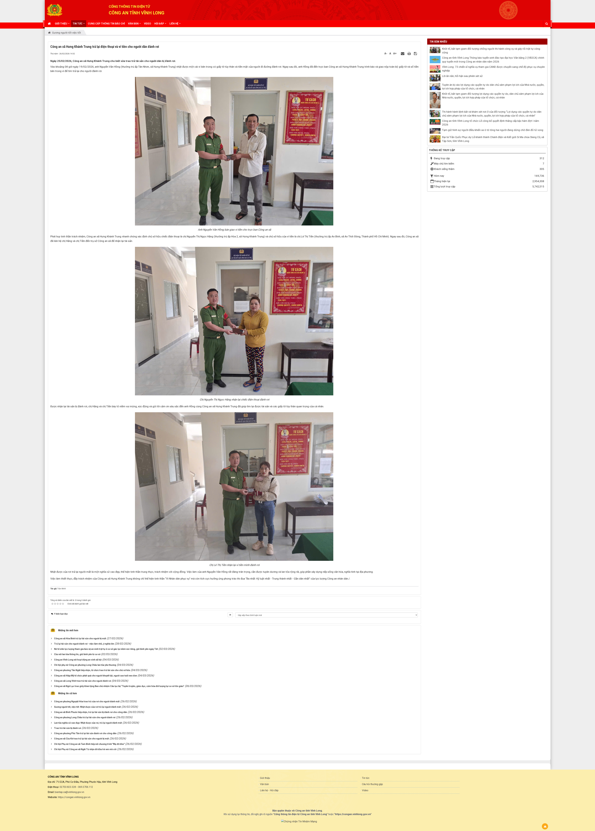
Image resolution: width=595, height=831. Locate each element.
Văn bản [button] (133, 23)
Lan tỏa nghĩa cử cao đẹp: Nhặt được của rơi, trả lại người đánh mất (88, 723)
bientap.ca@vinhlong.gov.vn (69, 792)
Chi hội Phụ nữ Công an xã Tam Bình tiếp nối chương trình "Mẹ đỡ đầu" (89, 744)
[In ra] (410, 53)
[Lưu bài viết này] (416, 53)
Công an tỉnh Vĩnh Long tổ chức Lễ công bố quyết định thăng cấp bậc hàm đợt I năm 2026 (490, 122)
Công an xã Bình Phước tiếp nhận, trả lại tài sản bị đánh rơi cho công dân (90, 712)
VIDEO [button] (147, 23)
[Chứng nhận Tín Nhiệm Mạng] (299, 821)
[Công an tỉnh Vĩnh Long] (54, 9)
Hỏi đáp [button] (159, 23)
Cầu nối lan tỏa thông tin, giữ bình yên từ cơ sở (77, 654)
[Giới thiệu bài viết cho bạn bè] (403, 53)
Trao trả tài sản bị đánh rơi (67, 728)
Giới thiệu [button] (61, 23)
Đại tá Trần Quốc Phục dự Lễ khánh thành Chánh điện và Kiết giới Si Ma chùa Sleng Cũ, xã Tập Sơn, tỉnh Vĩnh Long (493, 139)
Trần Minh (61, 589)
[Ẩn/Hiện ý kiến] (230, 614)
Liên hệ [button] (174, 23)
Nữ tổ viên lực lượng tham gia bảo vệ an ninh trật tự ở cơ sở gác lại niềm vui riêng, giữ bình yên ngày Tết (106, 649)
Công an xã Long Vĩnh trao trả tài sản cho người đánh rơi (82, 681)
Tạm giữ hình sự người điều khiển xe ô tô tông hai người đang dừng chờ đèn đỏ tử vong (492, 130)
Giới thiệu (265, 778)
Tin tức (365, 778)
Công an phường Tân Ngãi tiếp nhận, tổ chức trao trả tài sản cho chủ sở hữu (92, 670)
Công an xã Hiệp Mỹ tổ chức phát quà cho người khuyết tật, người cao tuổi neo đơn (95, 675)
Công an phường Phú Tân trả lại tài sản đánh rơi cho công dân (85, 733)
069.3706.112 (85, 787)
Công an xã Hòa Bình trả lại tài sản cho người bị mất (80, 638)
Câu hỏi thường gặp (372, 784)
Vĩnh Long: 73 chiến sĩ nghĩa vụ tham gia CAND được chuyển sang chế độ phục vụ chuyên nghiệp (493, 68)
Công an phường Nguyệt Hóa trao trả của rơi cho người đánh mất (87, 701)
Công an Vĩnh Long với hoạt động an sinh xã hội (78, 659)
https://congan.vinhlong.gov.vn (74, 797)
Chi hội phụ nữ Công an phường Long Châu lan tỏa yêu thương (85, 665)
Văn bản (264, 784)
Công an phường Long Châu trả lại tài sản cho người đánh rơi (84, 717)
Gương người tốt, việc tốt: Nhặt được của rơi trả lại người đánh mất (87, 707)
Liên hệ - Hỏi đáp (269, 790)
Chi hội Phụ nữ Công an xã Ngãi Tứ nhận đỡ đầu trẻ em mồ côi (85, 749)
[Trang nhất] (49, 23)
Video (365, 790)
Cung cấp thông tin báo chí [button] (106, 23)
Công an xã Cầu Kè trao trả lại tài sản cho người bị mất (81, 738)
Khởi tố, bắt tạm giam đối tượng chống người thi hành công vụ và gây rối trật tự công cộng (491, 50)
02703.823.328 (68, 787)
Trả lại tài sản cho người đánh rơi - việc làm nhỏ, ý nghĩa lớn (84, 644)
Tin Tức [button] (78, 23)
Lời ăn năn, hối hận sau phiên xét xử (462, 76)
